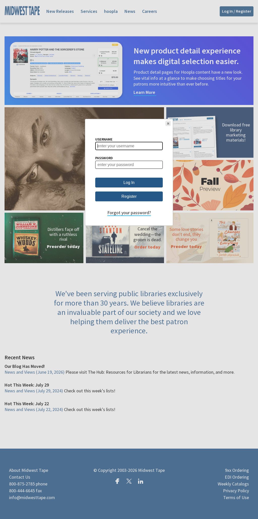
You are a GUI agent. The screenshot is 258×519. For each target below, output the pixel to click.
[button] (168, 123)
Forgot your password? (129, 212)
